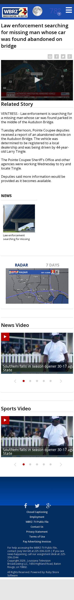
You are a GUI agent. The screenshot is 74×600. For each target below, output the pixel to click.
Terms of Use (37, 536)
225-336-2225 (42, 551)
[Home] (15, 12)
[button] (37, 79)
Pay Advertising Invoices (37, 541)
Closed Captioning (37, 512)
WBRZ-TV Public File (37, 522)
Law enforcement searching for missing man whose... (16, 239)
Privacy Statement (37, 531)
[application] (37, 80)
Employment (37, 517)
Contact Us (37, 526)
